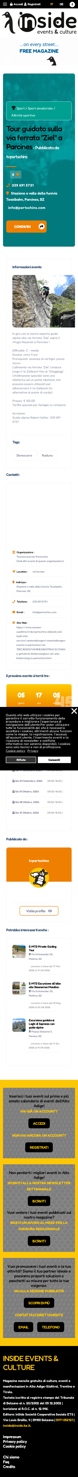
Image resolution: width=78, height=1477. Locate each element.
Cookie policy (14, 1446)
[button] (5, 4)
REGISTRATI (39, 1147)
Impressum (12, 1436)
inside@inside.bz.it (16, 1425)
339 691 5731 (23, 185)
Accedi (18, 4)
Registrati (34, 4)
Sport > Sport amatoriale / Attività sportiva (33, 111)
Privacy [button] (32, 751)
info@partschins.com (26, 207)
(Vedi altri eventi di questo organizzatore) (40, 561)
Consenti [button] (54, 759)
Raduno (47, 455)
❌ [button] (74, 711)
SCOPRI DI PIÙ (39, 1303)
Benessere (24, 455)
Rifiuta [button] (21, 759)
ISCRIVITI (39, 1201)
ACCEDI (39, 1123)
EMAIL (23, 1327)
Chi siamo (11, 1457)
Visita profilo (36, 911)
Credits (9, 1466)
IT (52, 4)
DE (61, 4)
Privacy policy (15, 1441)
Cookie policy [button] (15, 751)
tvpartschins (16, 156)
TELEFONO (51, 1327)
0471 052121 (64, 1420)
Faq (6, 1461)
